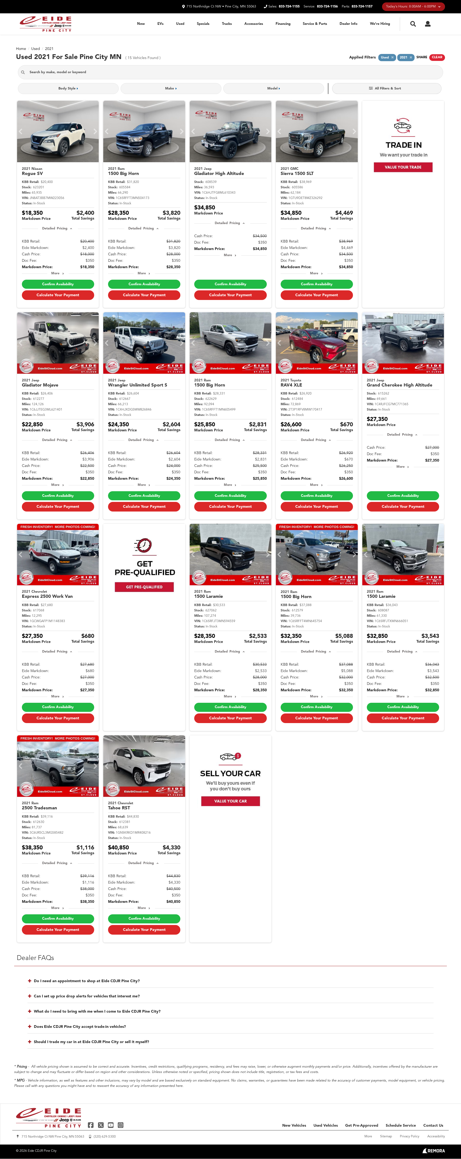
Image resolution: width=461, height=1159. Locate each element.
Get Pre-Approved (361, 1125)
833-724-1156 (327, 6)
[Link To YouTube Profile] (111, 1125)
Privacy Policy (409, 1136)
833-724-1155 (289, 6)
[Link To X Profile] (101, 1125)
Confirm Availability (58, 284)
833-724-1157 (362, 6)
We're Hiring (380, 24)
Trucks (227, 24)
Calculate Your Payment (58, 295)
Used (180, 24)
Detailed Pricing (54, 228)
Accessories (253, 24)
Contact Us (433, 1125)
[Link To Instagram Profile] (120, 1125)
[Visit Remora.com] (433, 1152)
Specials (203, 24)
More (55, 273)
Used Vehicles (325, 1125)
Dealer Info (348, 24)
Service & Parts (315, 24)
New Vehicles (294, 1125)
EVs (160, 24)
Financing (283, 24)
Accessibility (436, 1136)
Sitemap (386, 1136)
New (141, 24)
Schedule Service (401, 1125)
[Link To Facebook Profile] (91, 1125)
